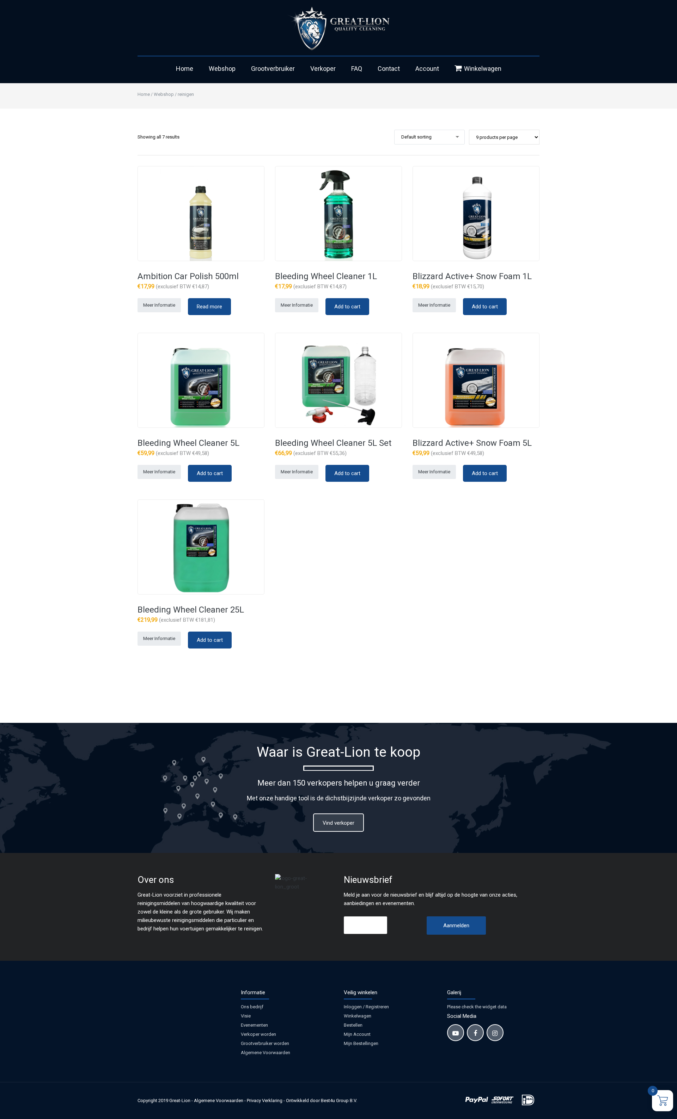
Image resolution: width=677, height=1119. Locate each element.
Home (184, 68)
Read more (209, 306)
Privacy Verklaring (264, 1100)
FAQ (356, 68)
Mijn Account (357, 1034)
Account (427, 68)
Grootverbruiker (273, 68)
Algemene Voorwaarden (265, 1052)
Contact (389, 68)
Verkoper (323, 68)
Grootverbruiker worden (265, 1043)
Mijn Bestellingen (361, 1043)
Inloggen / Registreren (366, 1006)
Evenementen (254, 1025)
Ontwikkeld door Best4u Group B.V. (321, 1100)
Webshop (222, 68)
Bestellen (353, 1025)
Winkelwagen (482, 68)
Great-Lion (179, 1100)
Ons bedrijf (252, 1006)
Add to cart (347, 306)
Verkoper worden (258, 1034)
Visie (246, 1016)
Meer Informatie (159, 305)
